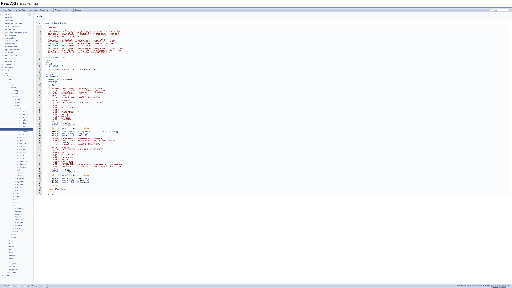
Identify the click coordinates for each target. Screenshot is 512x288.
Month (64, 134)
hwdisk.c (22, 155)
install (15, 234)
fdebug (15, 91)
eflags (62, 95)
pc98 (21, 138)
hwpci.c (22, 158)
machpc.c (25, 111)
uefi (18, 170)
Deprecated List (10, 61)
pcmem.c (25, 126)
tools (15, 237)
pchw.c (24, 123)
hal (10, 249)
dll (10, 243)
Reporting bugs (10, 35)
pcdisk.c (24, 120)
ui (16, 205)
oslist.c (17, 229)
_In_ (50, 66)
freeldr (13, 88)
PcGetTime (48, 76)
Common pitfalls (10, 29)
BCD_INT (47, 64)
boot (10, 82)
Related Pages (21, 10)
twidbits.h (20, 179)
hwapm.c (22, 152)
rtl (11, 240)
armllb (13, 85)
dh (87, 134)
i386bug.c (23, 161)
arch (16, 97)
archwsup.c (21, 176)
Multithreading (10, 44)
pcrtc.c (24, 129)
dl (85, 135)
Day (63, 135)
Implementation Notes (12, 50)
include (18, 196)
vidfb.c (19, 188)
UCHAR (46, 62)
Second (65, 182)
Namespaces (45, 10)
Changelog (9, 20)
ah (60, 123)
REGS (50, 82)
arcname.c (19, 208)
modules (12, 255)
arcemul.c (20, 173)
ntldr (16, 202)
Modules (33, 10)
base (10, 79)
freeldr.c (18, 217)
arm (18, 100)
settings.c (18, 232)
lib (16, 199)
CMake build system (12, 26)
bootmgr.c (18, 211)
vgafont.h (20, 185)
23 (38, 64)
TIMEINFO (47, 75)
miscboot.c (19, 223)
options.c (18, 226)
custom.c (18, 214)
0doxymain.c (13, 270)
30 (38, 76)
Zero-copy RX (10, 38)
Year (64, 132)
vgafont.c (20, 182)
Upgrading (8, 17)
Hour (64, 179)
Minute (65, 180)
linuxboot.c (19, 220)
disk (16, 193)
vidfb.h (19, 190)
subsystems (13, 264)
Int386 (55, 125)
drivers (19, 102)
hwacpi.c (22, 149)
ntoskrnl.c (22, 167)
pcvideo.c (25, 135)
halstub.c (22, 146)
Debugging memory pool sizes (16, 32)
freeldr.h (59, 57)
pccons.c (25, 117)
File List (9, 76)
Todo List (8, 58)
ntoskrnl (12, 258)
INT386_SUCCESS (64, 128)
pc (20, 108)
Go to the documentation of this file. (51, 23)
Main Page (7, 10)
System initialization (12, 41)
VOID (56, 76)
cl (115, 132)
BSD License (9, 53)
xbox (21, 141)
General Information (12, 56)
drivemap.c (23, 144)
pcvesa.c (25, 132)
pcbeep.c (25, 114)
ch (92, 132)
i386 (19, 105)
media (11, 252)
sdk (10, 261)
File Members (12, 273)
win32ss (12, 267)
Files (68, 10)
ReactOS (5, 14)
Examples (79, 10)
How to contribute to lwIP (13, 23)
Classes (58, 10)
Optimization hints (11, 47)
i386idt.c (22, 164)
